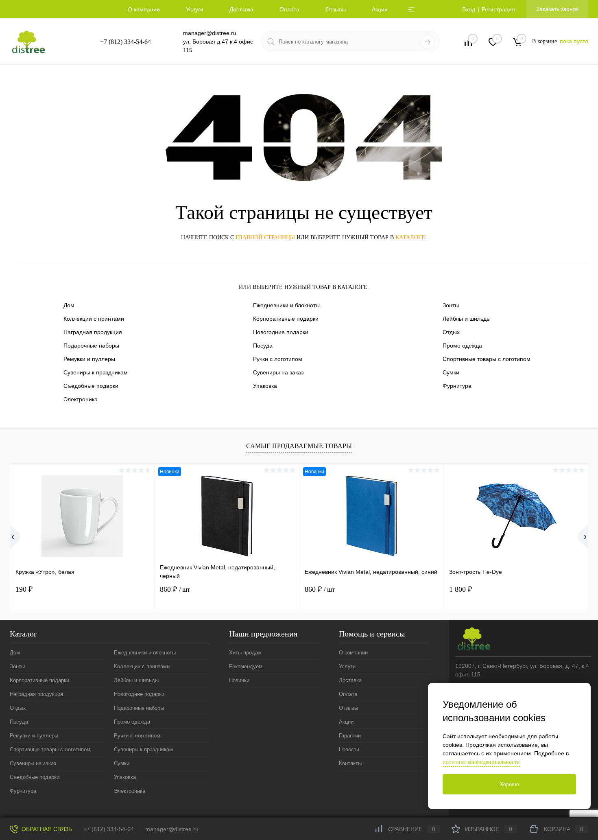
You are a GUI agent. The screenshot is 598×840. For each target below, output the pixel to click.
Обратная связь (46, 829)
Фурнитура (457, 386)
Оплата (289, 9)
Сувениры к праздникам (95, 372)
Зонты (451, 305)
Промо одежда (462, 345)
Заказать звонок (557, 9)
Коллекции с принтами (93, 318)
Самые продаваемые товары (299, 445)
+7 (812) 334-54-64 (125, 41)
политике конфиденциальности (481, 762)
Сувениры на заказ (278, 372)
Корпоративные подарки (286, 318)
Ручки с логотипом (277, 359)
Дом (68, 305)
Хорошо (509, 784)
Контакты (350, 763)
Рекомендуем (245, 666)
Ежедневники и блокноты (286, 305)
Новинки (239, 680)
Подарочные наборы (91, 345)
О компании (144, 9)
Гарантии (350, 736)
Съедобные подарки (90, 386)
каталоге (410, 237)
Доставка (241, 9)
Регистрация (498, 9)
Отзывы (335, 9)
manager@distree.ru (209, 33)
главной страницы (265, 237)
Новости (349, 749)
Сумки (451, 372)
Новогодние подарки (280, 332)
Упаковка (265, 386)
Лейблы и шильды (467, 318)
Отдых (451, 332)
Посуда (263, 345)
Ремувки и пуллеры (89, 359)
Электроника (80, 399)
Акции (380, 9)
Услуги (194, 9)
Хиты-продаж (245, 653)
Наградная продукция (92, 332)
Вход (468, 9)
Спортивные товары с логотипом (486, 359)
